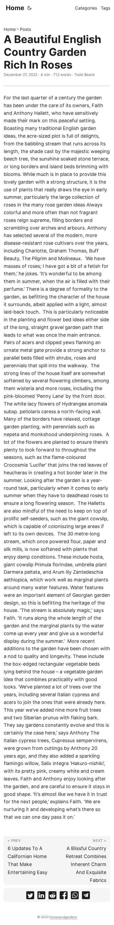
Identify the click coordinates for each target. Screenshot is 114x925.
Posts (25, 29)
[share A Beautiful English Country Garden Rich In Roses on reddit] (52, 896)
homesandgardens (63, 917)
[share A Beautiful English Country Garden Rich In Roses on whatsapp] (75, 896)
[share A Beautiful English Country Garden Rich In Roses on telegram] (86, 896)
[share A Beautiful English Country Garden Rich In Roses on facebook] (64, 896)
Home (15, 8)
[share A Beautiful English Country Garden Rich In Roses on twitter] (30, 896)
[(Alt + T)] (29, 8)
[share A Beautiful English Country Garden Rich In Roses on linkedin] (41, 896)
